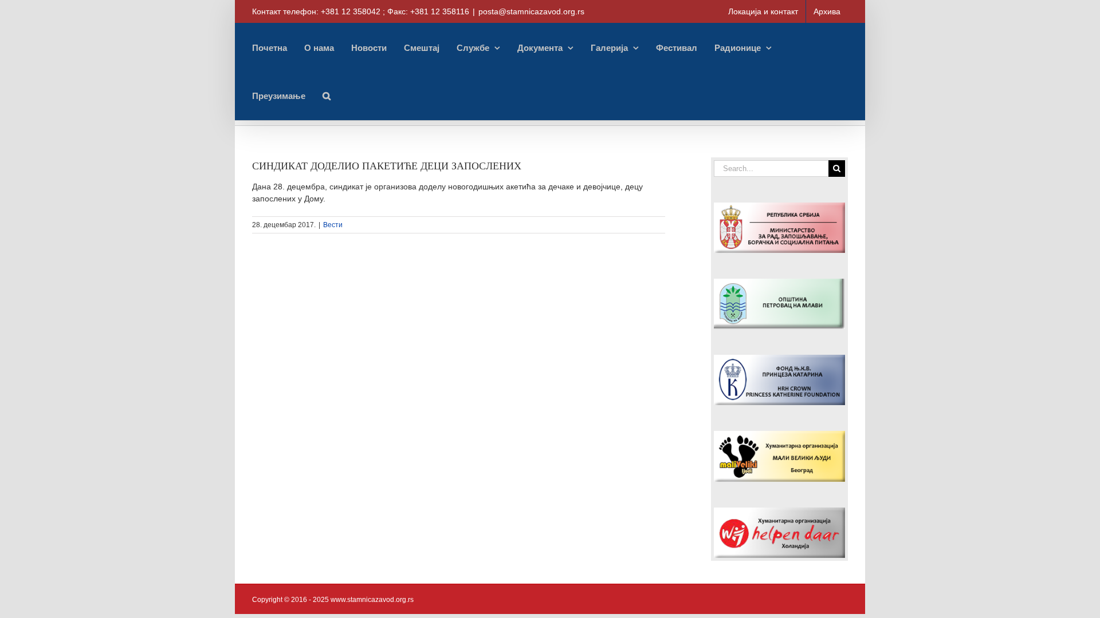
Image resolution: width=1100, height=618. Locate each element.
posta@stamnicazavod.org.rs (531, 11)
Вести (333, 225)
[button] (327, 96)
